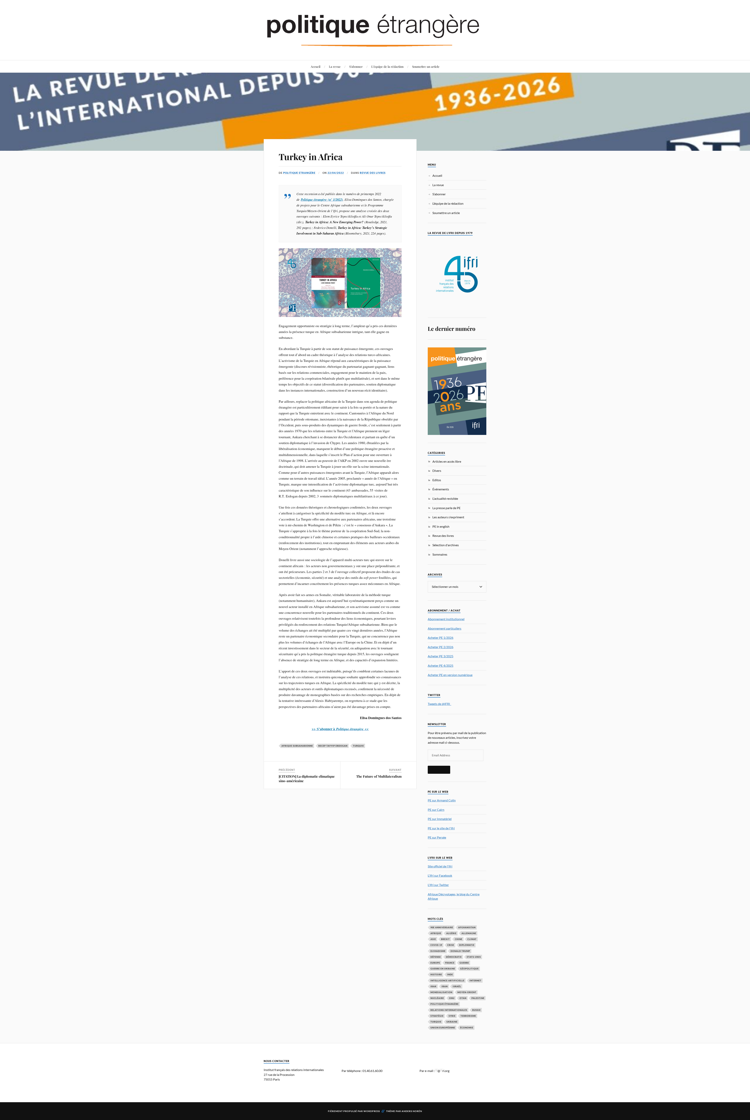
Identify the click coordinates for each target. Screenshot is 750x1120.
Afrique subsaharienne (297, 745)
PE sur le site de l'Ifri (441, 828)
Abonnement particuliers (444, 628)
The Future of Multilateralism (379, 776)
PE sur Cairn (436, 809)
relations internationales (448, 1010)
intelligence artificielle (447, 980)
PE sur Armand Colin (442, 800)
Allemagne (469, 933)
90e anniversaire (441, 927)
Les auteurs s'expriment (448, 517)
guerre (464, 962)
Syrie (452, 1016)
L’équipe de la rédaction (387, 66)
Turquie (358, 745)
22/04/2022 (336, 172)
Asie (433, 939)
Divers (436, 470)
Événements (440, 489)
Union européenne (442, 1027)
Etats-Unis (474, 957)
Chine (458, 939)
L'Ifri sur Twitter (438, 885)
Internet (475, 980)
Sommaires (439, 554)
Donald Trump (460, 951)
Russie (476, 1010)
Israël (457, 986)
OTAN (463, 998)
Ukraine (451, 1021)
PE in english (440, 526)
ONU (451, 998)
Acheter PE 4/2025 (440, 665)
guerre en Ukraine (442, 968)
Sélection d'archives (445, 545)
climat (472, 939)
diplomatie (466, 945)
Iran (445, 986)
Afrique (435, 933)
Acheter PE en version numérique (450, 675)
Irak (433, 986)
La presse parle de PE (446, 508)
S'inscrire (439, 769)
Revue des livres (373, 172)
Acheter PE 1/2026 (440, 637)
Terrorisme (468, 1016)
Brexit (445, 939)
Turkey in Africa (311, 156)
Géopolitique (469, 968)
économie (466, 1027)
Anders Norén (412, 1111)
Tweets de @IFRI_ (439, 704)
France (449, 962)
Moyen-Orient (466, 992)
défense (435, 957)
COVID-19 (436, 945)
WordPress (371, 1111)
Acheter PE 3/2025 (440, 656)
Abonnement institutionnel (446, 619)
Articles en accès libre (446, 461)
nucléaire (437, 998)
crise (450, 945)
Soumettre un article (425, 66)
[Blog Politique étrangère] (375, 30)
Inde (450, 974)
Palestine (477, 998)
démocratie (454, 957)
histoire (436, 974)
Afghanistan (467, 927)
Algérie (451, 933)
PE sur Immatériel (440, 819)
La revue (335, 66)
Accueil (315, 66)
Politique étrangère (444, 1004)
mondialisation (441, 992)
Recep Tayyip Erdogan (332, 745)
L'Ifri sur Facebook (440, 875)
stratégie (437, 1016)
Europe (435, 962)
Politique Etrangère (299, 172)
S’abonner (356, 66)
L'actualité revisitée (445, 498)
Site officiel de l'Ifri (440, 866)
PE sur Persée (437, 837)
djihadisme (438, 951)
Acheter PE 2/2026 (440, 647)
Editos (436, 480)
